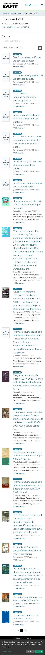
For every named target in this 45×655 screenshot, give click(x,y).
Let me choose (7, 651)
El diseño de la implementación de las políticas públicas (24, 97)
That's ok (38, 651)
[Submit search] (26, 5)
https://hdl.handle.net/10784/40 (16, 27)
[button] (29, 5)
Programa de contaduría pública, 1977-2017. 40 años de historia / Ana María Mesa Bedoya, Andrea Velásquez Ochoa (28, 382)
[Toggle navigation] (42, 5)
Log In (34, 5)
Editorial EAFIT (16, 13)
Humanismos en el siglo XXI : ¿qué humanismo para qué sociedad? (28, 205)
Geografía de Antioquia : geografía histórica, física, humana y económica (27, 550)
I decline (30, 651)
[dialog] (22, 647)
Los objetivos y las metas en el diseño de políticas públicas (27, 165)
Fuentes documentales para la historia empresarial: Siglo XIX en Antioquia (27, 456)
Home (4, 13)
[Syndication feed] (40, 48)
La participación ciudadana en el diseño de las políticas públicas (28, 118)
